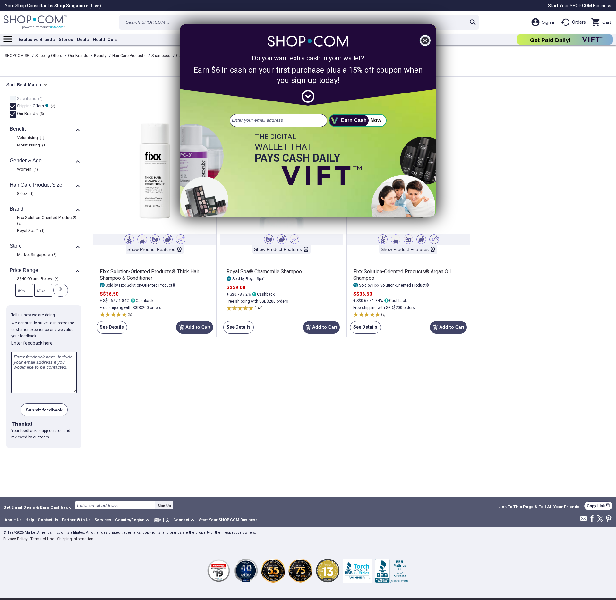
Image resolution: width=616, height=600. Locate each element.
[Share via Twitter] (600, 519)
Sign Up (164, 505)
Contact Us (48, 520)
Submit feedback (44, 409)
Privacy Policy (15, 539)
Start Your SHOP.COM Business (579, 6)
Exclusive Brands (37, 39)
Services (102, 520)
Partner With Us (76, 520)
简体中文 (161, 520)
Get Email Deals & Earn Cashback (37, 507)
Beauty (100, 55)
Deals (83, 39)
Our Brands (78, 55)
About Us (12, 520)
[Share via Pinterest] (608, 519)
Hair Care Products (129, 55)
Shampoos (161, 55)
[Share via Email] (583, 520)
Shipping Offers (49, 55)
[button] (133, 520)
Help (29, 520)
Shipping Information (75, 539)
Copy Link (598, 505)
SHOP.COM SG (17, 55)
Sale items (29, 99)
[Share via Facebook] (591, 519)
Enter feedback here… (33, 343)
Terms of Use (42, 539)
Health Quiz (105, 39)
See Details (110, 329)
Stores (66, 39)
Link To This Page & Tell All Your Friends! (539, 507)
